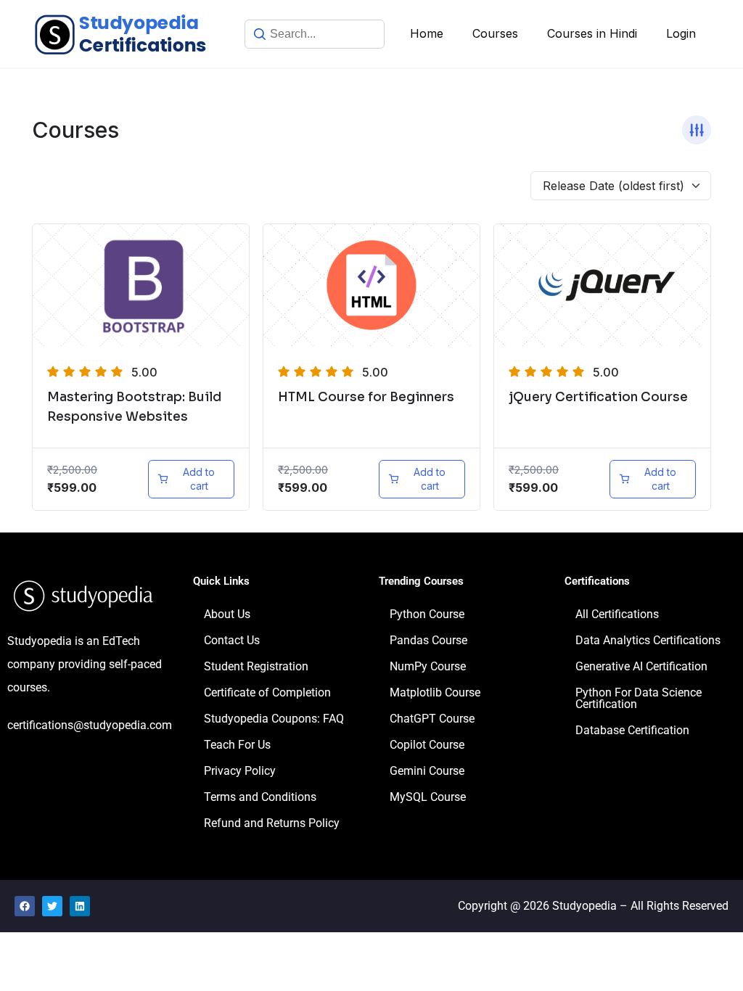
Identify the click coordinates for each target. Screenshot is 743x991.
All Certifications (617, 614)
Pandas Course (428, 640)
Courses (495, 33)
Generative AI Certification (641, 666)
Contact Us (232, 640)
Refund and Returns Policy (272, 823)
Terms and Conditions (260, 797)
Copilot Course (427, 745)
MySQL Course (428, 797)
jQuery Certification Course (598, 397)
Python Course (427, 614)
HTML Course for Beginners (366, 397)
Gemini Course (427, 771)
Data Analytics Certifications (648, 640)
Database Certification (632, 730)
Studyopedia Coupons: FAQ (274, 718)
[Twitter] (52, 906)
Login (681, 33)
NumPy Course (428, 666)
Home (426, 33)
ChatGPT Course (432, 718)
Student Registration (256, 666)
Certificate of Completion (267, 692)
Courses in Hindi (592, 33)
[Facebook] (25, 906)
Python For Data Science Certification (638, 698)
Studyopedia (584, 906)
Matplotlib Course (435, 692)
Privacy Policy (240, 771)
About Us (227, 614)
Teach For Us (237, 745)
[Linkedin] (80, 906)
